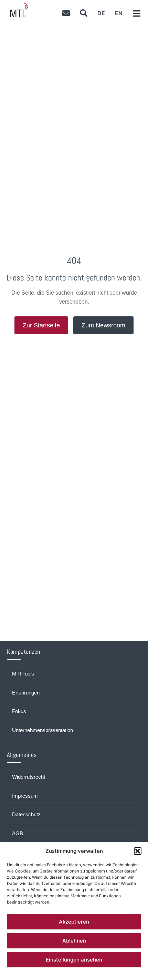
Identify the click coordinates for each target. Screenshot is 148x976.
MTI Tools (23, 674)
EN (119, 13)
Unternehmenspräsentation (42, 730)
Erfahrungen (26, 693)
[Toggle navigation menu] (137, 13)
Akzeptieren (74, 921)
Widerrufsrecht (28, 777)
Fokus (19, 711)
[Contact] (66, 13)
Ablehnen (74, 940)
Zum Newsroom (103, 325)
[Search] (83, 13)
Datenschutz (26, 814)
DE (101, 13)
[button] (137, 851)
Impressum (25, 796)
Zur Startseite (41, 325)
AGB (17, 833)
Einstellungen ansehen (74, 959)
